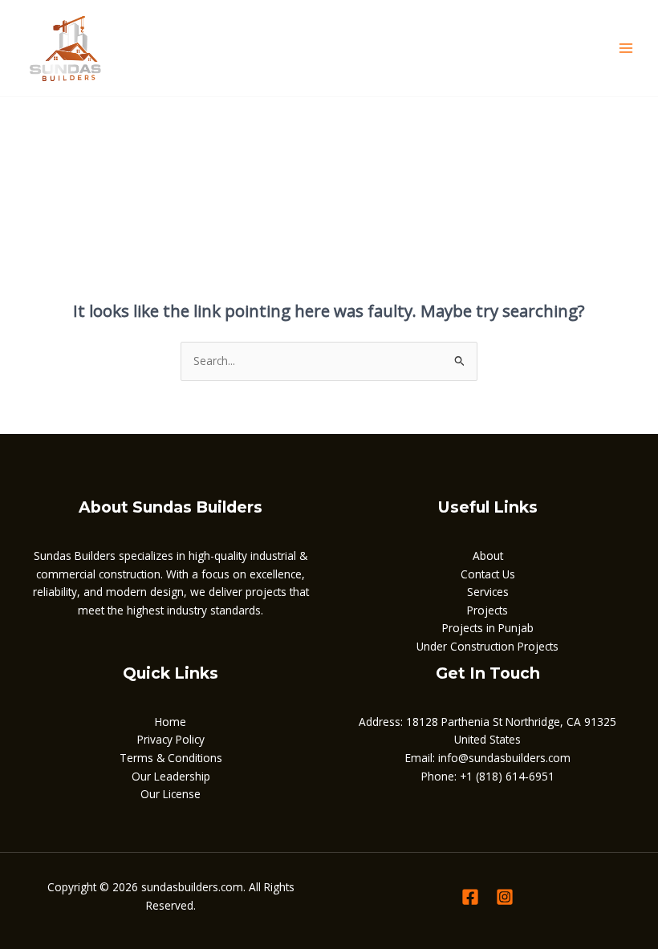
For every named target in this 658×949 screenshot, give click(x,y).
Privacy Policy (171, 739)
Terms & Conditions (171, 757)
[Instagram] (505, 897)
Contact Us (488, 574)
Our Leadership (171, 776)
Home (170, 721)
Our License (170, 793)
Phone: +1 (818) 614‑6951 (487, 776)
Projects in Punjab (488, 627)
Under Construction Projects (487, 646)
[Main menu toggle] (626, 48)
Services (488, 591)
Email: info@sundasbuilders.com (488, 757)
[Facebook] (470, 897)
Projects (487, 610)
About (488, 555)
